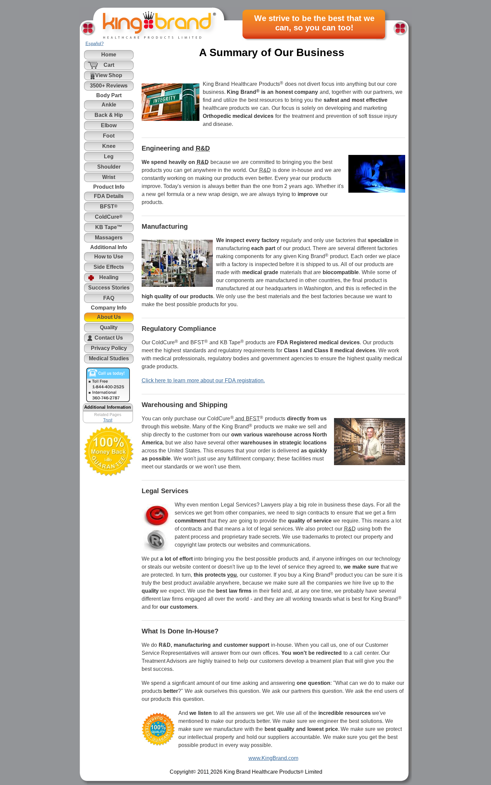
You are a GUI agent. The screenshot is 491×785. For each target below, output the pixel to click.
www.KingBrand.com (273, 758)
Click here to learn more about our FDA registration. (203, 380)
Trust (107, 420)
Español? (95, 43)
